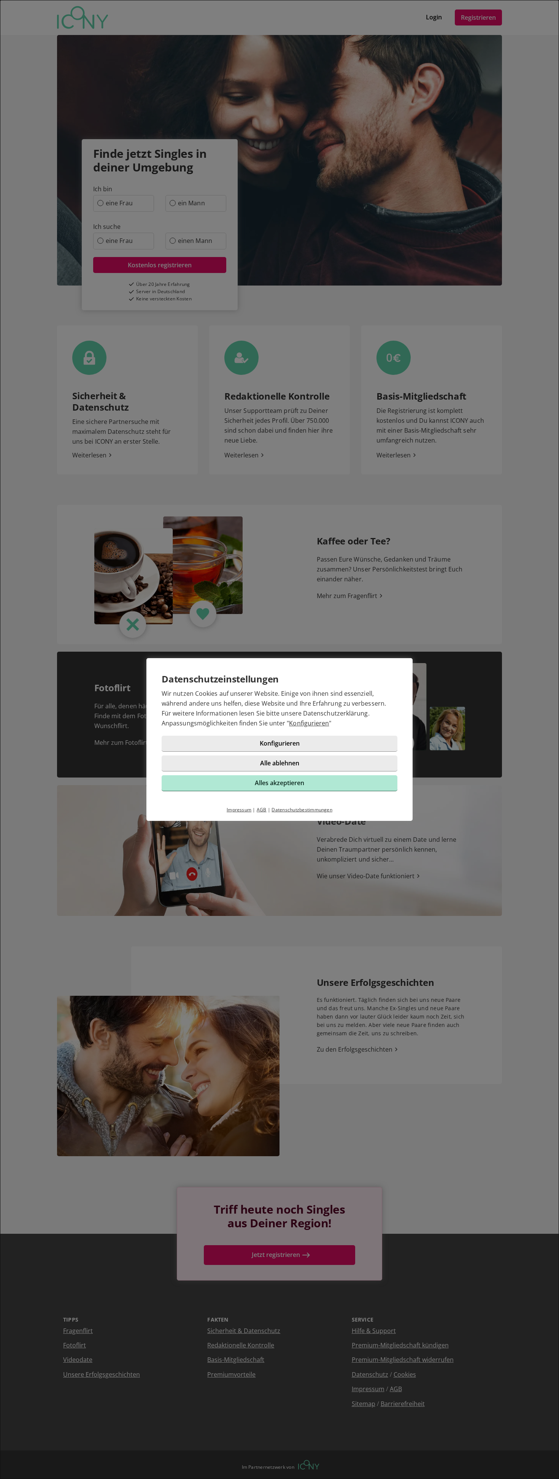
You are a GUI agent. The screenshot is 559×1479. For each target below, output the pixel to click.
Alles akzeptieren (279, 783)
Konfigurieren (309, 723)
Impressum (239, 809)
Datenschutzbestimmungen (302, 809)
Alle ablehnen (279, 763)
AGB (262, 809)
